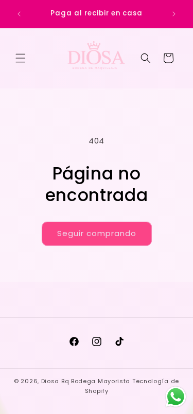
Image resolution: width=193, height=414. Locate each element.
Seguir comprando (96, 233)
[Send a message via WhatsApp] (176, 397)
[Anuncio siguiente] (174, 14)
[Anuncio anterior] (19, 14)
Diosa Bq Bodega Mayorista (86, 381)
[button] (20, 58)
